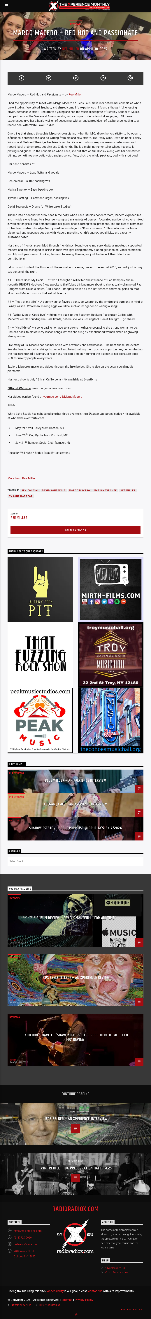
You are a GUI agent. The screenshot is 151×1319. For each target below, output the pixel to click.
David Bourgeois (53, 490)
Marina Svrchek (105, 490)
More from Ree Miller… (22, 478)
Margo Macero (79, 490)
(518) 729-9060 (23, 1237)
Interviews (16, 773)
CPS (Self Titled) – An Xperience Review (76, 977)
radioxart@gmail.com (26, 1244)
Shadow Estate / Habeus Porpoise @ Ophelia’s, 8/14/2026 (75, 828)
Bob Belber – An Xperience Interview (76, 1119)
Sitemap (67, 1300)
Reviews (75, 24)
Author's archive (75, 529)
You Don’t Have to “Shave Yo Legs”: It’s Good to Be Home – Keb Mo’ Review (76, 1037)
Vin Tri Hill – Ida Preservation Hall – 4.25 (76, 1168)
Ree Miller (70, 49)
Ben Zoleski (30, 490)
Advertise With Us (115, 1267)
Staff (13, 940)
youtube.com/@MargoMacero (62, 396)
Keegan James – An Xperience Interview (75, 804)
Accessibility (55, 1291)
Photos (14, 820)
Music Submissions (116, 1272)
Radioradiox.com (75, 1209)
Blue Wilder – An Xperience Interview (75, 780)
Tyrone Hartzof (21, 496)
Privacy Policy (84, 1300)
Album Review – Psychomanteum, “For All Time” (76, 918)
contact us (95, 1291)
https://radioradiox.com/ (28, 1230)
